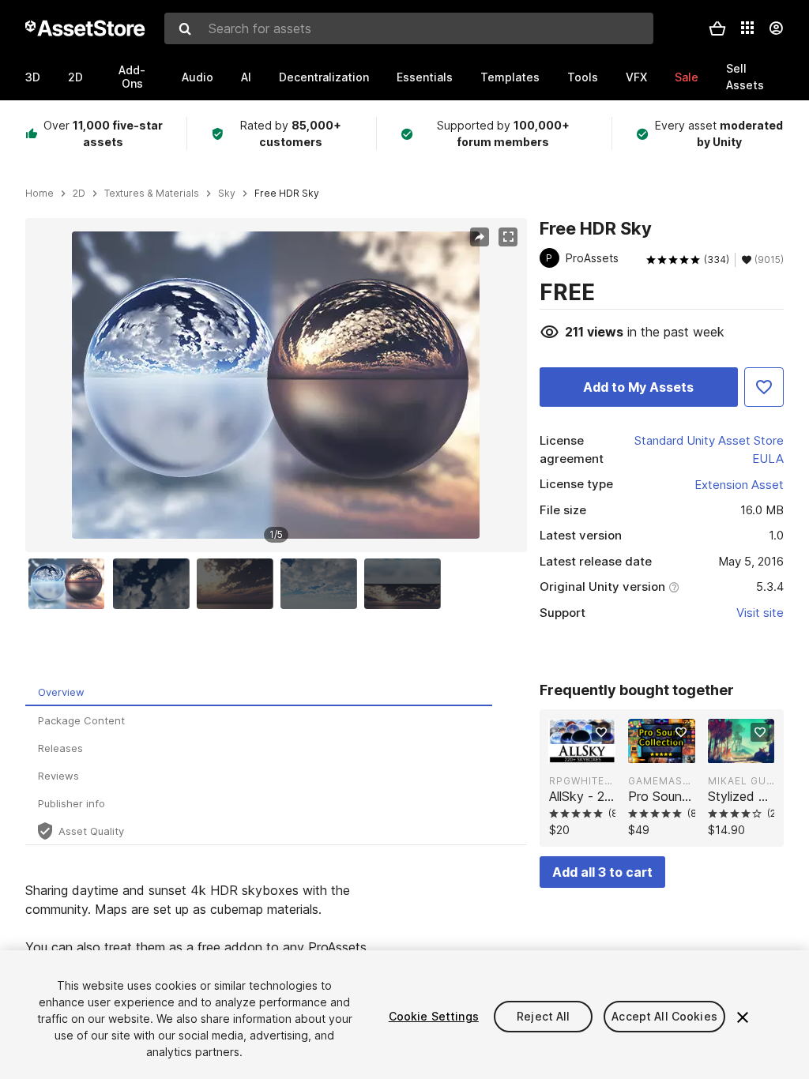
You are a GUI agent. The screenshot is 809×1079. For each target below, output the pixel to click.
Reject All (543, 1016)
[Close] (742, 1017)
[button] (717, 28)
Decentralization (324, 77)
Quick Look (590, 749)
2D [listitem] (79, 193)
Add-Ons (132, 76)
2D (75, 77)
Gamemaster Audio (661, 781)
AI (246, 77)
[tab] (258, 692)
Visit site (760, 612)
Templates (510, 77)
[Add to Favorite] (764, 387)
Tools (582, 77)
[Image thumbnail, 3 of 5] (238, 583)
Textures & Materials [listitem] (151, 193)
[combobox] (408, 28)
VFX (636, 77)
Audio (197, 77)
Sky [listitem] (226, 193)
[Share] (479, 236)
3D (32, 77)
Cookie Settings (434, 1016)
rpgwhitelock (582, 781)
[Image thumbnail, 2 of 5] (155, 583)
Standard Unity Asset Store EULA (709, 449)
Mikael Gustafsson (741, 781)
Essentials (425, 77)
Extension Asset (739, 484)
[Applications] (747, 27)
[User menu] (776, 28)
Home (39, 193)
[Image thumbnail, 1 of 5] (70, 583)
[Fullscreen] (508, 236)
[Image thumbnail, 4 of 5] (322, 583)
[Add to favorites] (601, 732)
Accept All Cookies (664, 1016)
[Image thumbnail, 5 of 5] (406, 583)
